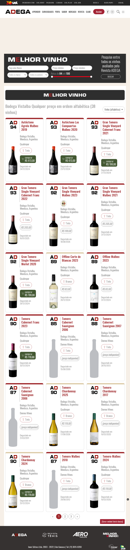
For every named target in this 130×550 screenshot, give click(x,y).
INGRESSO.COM (28, 3)
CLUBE (88, 11)
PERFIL (57, 11)
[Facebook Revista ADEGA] (107, 11)
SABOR (64, 11)
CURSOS (59, 3)
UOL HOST (40, 3)
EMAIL (121, 3)
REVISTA (81, 11)
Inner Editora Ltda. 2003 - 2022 (40, 546)
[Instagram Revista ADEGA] (112, 11)
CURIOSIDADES (48, 11)
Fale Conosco (60, 546)
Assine (99, 11)
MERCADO (72, 11)
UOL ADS (77, 3)
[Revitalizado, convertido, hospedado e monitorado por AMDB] (123, 547)
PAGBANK (50, 3)
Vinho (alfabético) (112, 109)
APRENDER (36, 11)
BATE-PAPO (108, 3)
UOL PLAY (68, 3)
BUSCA (96, 3)
